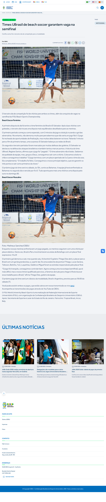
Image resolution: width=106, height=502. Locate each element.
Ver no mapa (10, 476)
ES (102, 2)
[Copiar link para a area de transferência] (83, 42)
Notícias (8, 12)
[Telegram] (79, 42)
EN (96, 2)
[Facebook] (65, 42)
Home (3, 12)
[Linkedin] (69, 42)
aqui (72, 285)
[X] (76, 42)
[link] (53, 419)
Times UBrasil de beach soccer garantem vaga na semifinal (27, 12)
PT (89, 2)
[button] (97, 8)
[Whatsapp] (72, 42)
